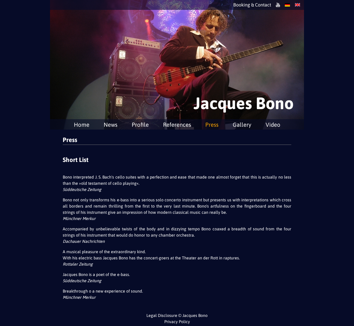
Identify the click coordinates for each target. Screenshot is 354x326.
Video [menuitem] (273, 124)
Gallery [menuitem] (242, 124)
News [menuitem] (110, 124)
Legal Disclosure (161, 315)
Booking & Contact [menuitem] (252, 5)
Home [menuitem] (81, 124)
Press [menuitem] (211, 124)
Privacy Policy (177, 321)
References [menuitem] (177, 124)
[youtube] (278, 5)
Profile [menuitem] (140, 124)
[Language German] (287, 5)
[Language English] (297, 5)
